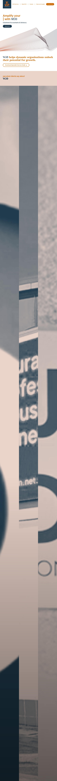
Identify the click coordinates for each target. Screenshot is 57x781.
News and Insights (40, 4)
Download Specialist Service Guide (15, 65)
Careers (31, 4)
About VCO (24, 4)
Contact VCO (50, 4)
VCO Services (15, 4)
